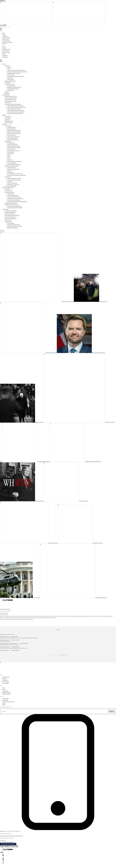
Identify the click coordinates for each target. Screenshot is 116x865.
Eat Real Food (10, 172)
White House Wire (9, 121)
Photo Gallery (8, 116)
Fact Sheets (7, 82)
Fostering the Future (12, 162)
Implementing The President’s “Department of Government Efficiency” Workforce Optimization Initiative (19, 638)
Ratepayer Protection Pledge (14, 147)
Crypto (8, 156)
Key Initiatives (8, 141)
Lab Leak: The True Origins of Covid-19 (16, 70)
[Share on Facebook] (3, 855)
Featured (7, 65)
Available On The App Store (6, 835)
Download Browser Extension (7, 842)
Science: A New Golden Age (13, 150)
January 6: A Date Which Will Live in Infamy (17, 71)
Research (7, 93)
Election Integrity (6, 37)
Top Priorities (8, 125)
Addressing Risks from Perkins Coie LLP (7, 634)
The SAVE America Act (12, 144)
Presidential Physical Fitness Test (15, 173)
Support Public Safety (12, 138)
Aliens (8, 68)
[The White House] (52, 23)
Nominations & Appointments (14, 87)
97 (59, 655)
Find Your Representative (10, 218)
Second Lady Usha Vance (10, 101)
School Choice (10, 152)
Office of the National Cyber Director (15, 110)
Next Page (64, 655)
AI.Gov (8, 155)
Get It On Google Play (18, 835)
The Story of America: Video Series (15, 198)
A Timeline (7, 189)
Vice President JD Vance (10, 99)
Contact (4, 43)
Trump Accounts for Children (14, 179)
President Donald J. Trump (11, 96)
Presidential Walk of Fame (11, 203)
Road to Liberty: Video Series (13, 200)
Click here (2, 831)
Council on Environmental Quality (15, 113)
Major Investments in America (14, 178)
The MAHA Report (11, 167)
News (3, 33)
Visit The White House (10, 213)
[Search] (1, 29)
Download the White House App (12, 215)
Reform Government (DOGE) (14, 132)
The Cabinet (8, 102)
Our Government (9, 190)
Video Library (8, 118)
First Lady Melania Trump (10, 98)
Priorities (4, 124)
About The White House (7, 187)
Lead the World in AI (11, 127)
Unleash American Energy (13, 136)
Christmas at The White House (14, 206)
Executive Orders (11, 85)
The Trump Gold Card (12, 183)
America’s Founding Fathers (13, 196)
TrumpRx (9, 170)
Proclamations (10, 90)
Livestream (5, 36)
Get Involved (5, 209)
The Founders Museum (12, 195)
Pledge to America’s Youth (13, 184)
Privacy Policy (5, 683)
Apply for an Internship (10, 217)
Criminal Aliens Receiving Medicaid (15, 76)
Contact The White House (11, 210)
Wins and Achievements (10, 186)
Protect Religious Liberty (13, 139)
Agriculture (9, 159)
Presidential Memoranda (13, 88)
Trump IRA (9, 181)
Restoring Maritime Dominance (14, 161)
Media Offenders (9, 122)
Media (3, 115)
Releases (9, 67)
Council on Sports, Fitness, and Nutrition (16, 175)
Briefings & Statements (10, 81)
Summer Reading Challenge (13, 164)
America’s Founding (9, 192)
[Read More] (58, 667)
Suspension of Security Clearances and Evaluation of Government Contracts (13, 648)
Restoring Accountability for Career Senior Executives (9, 644)
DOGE (3, 704)
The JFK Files (10, 77)
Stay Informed (8, 221)
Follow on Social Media (12, 227)
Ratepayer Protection (7, 42)
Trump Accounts (6, 40)
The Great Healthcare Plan (13, 169)
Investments (5, 57)
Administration (5, 94)
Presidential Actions (9, 84)
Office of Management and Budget (15, 105)
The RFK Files (10, 79)
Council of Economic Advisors (14, 108)
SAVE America (5, 39)
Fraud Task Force (11, 149)
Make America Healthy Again (14, 133)
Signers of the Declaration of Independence (17, 201)
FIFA (8, 158)
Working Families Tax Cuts (13, 145)
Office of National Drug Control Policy (16, 111)
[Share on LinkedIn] (3, 859)
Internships (5, 680)
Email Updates (10, 223)
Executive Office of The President (12, 104)
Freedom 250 (10, 153)
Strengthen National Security (14, 130)
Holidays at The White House (11, 204)
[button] (3, 863)
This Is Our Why (10, 74)
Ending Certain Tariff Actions (5, 641)
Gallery (4, 34)
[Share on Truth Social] (3, 861)
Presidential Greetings (10, 212)
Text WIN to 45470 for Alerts (13, 224)
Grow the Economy (11, 128)
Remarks (7, 91)
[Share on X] (3, 857)
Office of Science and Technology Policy (16, 107)
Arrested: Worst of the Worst (13, 73)
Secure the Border (11, 135)
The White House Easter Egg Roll (14, 207)
